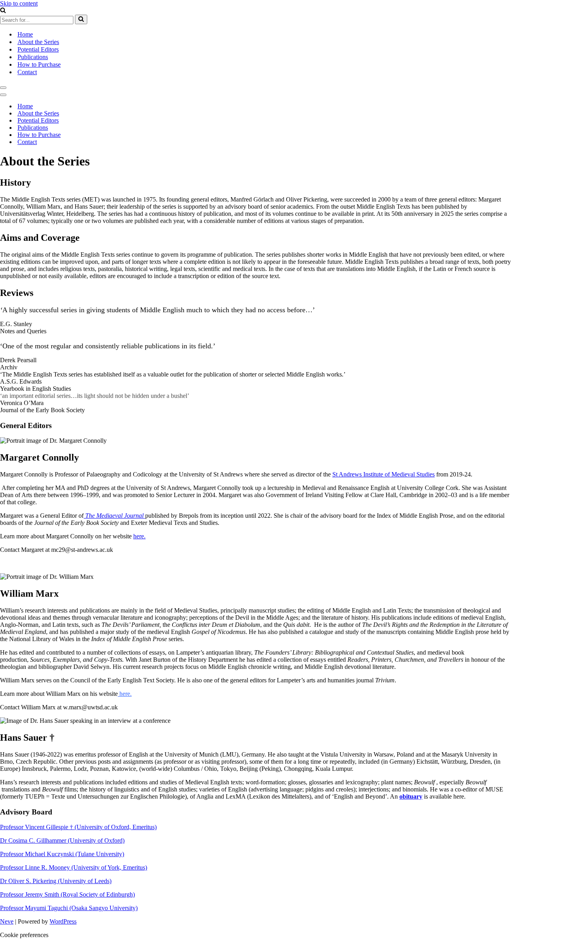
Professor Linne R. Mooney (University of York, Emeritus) (73, 867)
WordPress (63, 921)
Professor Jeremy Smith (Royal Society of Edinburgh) (67, 894)
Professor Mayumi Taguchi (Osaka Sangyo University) (69, 908)
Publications (32, 57)
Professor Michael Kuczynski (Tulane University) (62, 854)
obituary (410, 796)
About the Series (38, 41)
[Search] (3, 11)
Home (25, 34)
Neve (6, 921)
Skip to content (19, 3)
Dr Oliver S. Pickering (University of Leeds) (55, 881)
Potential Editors (38, 49)
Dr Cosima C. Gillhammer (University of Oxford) (62, 840)
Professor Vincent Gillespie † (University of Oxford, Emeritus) (78, 827)
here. (139, 536)
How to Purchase (39, 64)
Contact (27, 72)
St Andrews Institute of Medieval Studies (383, 474)
